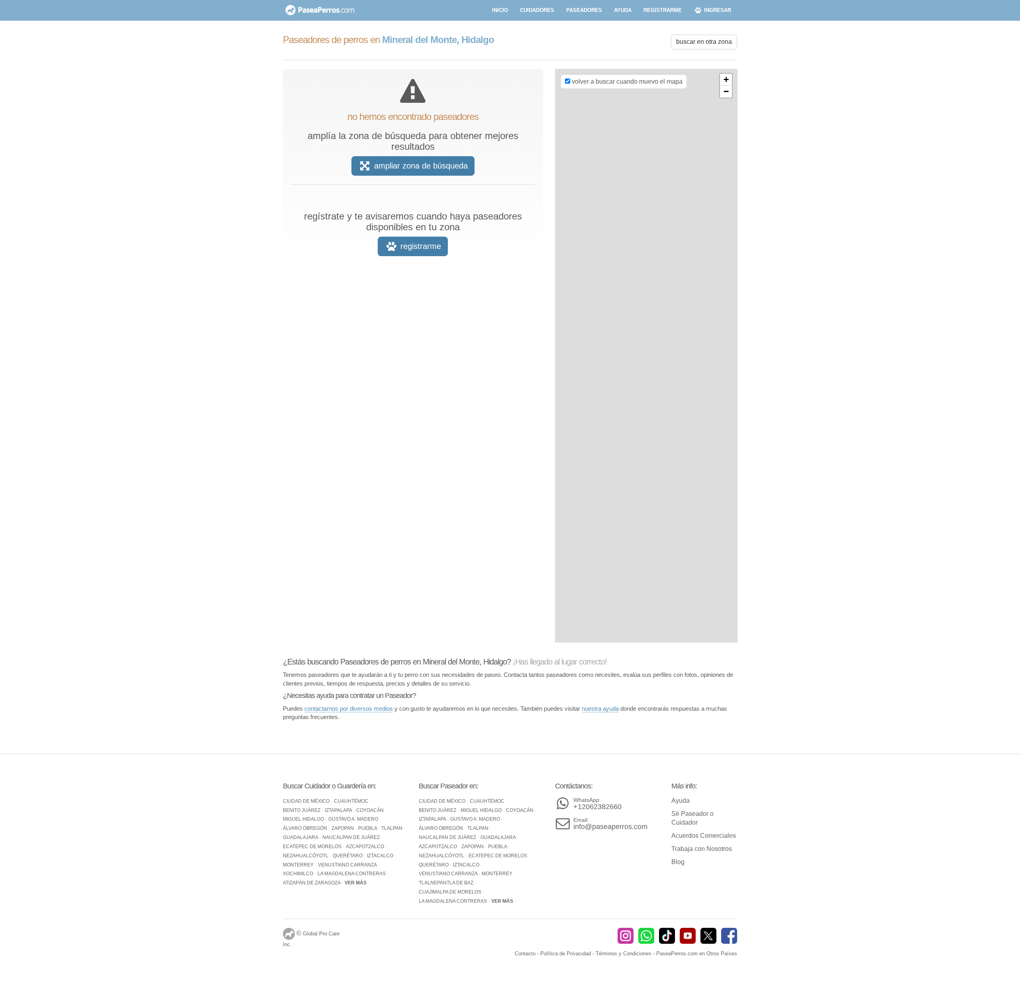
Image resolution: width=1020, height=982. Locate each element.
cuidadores (537, 10)
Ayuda (680, 800)
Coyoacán (370, 810)
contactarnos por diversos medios (348, 708)
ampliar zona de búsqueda (420, 165)
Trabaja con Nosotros (701, 848)
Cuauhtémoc (352, 801)
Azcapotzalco (365, 846)
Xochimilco (298, 873)
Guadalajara (301, 837)
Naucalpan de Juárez (351, 837)
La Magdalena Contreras (352, 873)
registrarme (662, 10)
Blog (678, 862)
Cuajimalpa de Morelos (451, 892)
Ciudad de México (307, 801)
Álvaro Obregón (305, 828)
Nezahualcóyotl (306, 856)
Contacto (525, 954)
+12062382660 (597, 804)
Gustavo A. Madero (353, 819)
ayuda (623, 10)
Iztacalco (380, 856)
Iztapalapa (339, 810)
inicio (500, 10)
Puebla (368, 828)
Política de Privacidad (565, 954)
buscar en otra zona (704, 41)
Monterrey (299, 865)
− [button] (726, 91)
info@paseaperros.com (610, 824)
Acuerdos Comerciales (703, 835)
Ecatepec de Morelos (313, 846)
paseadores (584, 10)
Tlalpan (392, 828)
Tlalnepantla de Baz (447, 883)
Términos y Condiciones (623, 954)
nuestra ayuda (600, 708)
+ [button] (726, 79)
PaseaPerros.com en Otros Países (696, 954)
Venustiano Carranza (348, 865)
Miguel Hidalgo (304, 819)
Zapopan (343, 828)
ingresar (716, 10)
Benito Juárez (302, 810)
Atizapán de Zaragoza (312, 883)
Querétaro (348, 856)
